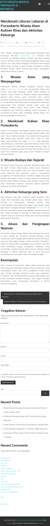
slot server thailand (8, 474)
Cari (2, 389)
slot (2, 479)
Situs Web (5, 365)
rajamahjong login (27, 56)
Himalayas (9, 523)
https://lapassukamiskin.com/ (12, 487)
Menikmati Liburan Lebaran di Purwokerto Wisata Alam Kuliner (26, 46)
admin (20, 43)
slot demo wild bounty (9, 492)
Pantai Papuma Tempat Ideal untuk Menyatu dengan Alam (26, 425)
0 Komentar (31, 43)
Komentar (5, 323)
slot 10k (4, 463)
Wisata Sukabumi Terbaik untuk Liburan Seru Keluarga (26, 302)
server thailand (6, 468)
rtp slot (3, 466)
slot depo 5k (5, 460)
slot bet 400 (42, 208)
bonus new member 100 (10, 471)
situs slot (4, 481)
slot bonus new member (10, 484)
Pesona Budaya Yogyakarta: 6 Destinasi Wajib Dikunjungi (25, 429)
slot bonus (5, 504)
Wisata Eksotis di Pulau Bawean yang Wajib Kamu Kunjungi (22, 295)
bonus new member (14, 89)
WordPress (40, 523)
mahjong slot (6, 489)
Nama (4, 347)
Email (3, 356)
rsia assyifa (31, 141)
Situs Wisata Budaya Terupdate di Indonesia (14, 5)
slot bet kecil (6, 458)
